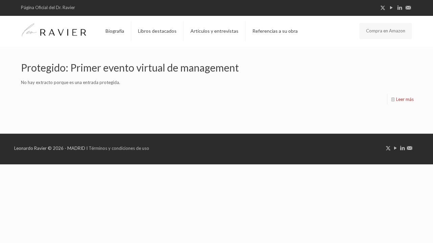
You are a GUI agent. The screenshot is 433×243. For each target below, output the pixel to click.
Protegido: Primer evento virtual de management (130, 67)
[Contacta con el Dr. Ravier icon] (408, 7)
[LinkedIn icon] (399, 7)
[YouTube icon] (391, 7)
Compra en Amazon (385, 30)
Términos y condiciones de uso (119, 148)
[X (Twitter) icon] (382, 7)
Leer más (405, 99)
